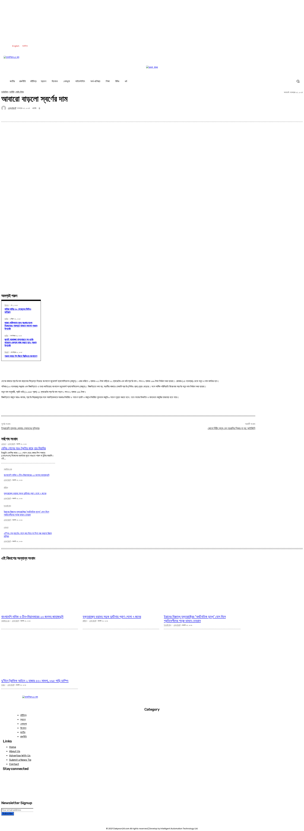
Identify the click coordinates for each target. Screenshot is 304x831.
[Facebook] (270, 46)
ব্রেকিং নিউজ (19, 92)
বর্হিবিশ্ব (6, 488)
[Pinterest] (263, 114)
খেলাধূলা (3, 444)
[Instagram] (276, 46)
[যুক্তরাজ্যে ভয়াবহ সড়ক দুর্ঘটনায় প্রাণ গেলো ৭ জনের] (121, 587)
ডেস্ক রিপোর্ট (12, 108)
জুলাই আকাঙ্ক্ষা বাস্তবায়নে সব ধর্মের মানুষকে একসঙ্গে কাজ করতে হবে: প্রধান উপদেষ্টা (21, 342)
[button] (298, 81)
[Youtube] (296, 46)
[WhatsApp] (286, 114)
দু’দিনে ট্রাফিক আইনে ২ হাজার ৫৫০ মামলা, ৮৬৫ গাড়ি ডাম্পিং (35, 681)
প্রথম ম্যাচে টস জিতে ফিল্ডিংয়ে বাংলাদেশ (21, 356)
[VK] (274, 114)
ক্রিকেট (7, 352)
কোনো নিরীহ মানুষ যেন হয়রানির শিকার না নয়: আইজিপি (231, 428)
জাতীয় (6, 319)
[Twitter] (289, 46)
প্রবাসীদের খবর (8, 469)
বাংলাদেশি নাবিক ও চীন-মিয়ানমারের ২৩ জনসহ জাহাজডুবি (26, 475)
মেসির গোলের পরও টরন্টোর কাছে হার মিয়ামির (23, 448)
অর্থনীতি (11, 92)
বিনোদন (7, 305)
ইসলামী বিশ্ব (7, 506)
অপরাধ (3, 685)
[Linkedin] (283, 46)
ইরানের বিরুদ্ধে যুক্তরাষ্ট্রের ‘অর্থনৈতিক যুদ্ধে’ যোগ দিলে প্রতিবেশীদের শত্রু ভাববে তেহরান (26, 513)
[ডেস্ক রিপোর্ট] (4, 108)
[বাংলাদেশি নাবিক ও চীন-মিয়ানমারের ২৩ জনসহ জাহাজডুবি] (39, 587)
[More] (297, 114)
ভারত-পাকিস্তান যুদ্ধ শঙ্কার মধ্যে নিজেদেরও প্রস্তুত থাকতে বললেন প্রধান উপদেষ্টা (21, 325)
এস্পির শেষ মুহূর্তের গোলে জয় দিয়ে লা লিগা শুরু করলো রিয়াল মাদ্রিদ (28, 535)
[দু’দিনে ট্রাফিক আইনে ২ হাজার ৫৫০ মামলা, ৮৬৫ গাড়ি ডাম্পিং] (39, 651)
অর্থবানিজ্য (4, 92)
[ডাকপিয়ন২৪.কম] (152, 61)
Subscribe (8, 813)
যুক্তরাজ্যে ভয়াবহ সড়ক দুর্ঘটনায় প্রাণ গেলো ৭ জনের (25, 493)
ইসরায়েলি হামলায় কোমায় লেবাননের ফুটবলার (20, 428)
